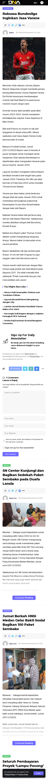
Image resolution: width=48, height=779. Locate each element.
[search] (31, 2)
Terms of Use (23, 774)
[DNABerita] (14, 2)
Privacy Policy (9, 774)
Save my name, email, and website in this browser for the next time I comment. (24, 441)
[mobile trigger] (5, 2)
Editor (11, 33)
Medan (6, 465)
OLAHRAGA (8, 8)
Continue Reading (24, 597)
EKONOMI (7, 611)
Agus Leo (13, 498)
